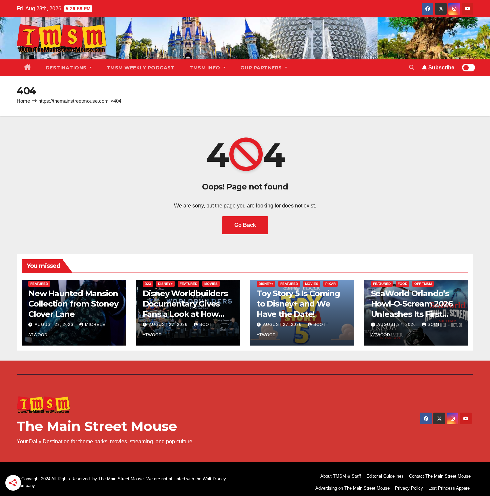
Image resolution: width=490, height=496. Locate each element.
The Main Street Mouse (97, 426)
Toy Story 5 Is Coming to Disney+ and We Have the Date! (298, 304)
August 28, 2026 (55, 324)
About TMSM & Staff (340, 476)
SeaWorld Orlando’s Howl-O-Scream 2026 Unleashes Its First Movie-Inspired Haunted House (412, 314)
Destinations (67, 68)
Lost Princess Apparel (449, 488)
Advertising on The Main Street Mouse (352, 488)
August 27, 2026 (169, 324)
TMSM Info (205, 68)
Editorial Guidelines (385, 476)
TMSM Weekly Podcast (141, 68)
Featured (39, 284)
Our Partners (262, 68)
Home (23, 101)
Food (402, 284)
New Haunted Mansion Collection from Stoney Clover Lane (73, 304)
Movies (211, 284)
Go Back (245, 225)
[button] (411, 67)
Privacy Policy (409, 488)
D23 (148, 284)
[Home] (27, 67)
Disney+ (165, 284)
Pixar (330, 284)
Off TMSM (423, 284)
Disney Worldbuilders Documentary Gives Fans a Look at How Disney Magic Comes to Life (185, 314)
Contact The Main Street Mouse (440, 476)
